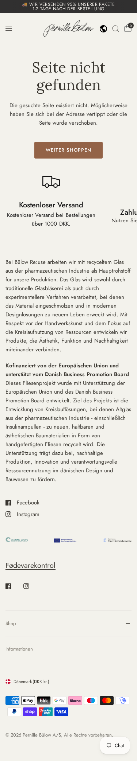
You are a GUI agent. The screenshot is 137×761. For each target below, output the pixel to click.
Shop (10, 623)
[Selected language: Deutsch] (103, 28)
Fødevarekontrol (30, 565)
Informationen (19, 648)
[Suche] (116, 28)
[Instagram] (31, 586)
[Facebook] (13, 586)
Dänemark (31, 681)
